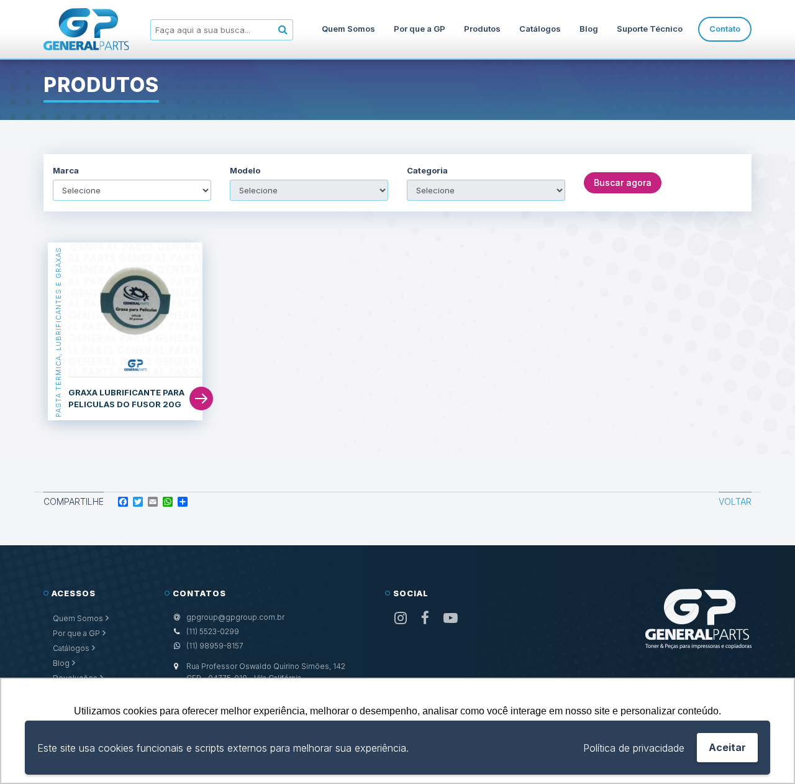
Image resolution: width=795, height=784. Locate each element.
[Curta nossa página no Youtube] (450, 618)
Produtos (482, 29)
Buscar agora (623, 182)
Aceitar (727, 747)
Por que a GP (419, 29)
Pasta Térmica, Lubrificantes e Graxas (58, 331)
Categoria (427, 171)
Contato (724, 29)
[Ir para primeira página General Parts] (86, 29)
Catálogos (540, 29)
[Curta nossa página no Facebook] (425, 618)
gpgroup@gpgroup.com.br (235, 617)
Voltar (735, 501)
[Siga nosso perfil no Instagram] (400, 618)
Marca (66, 171)
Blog (588, 29)
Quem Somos (348, 29)
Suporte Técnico (650, 29)
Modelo (245, 171)
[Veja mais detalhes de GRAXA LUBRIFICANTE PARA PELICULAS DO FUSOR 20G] (135, 309)
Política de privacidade (633, 748)
